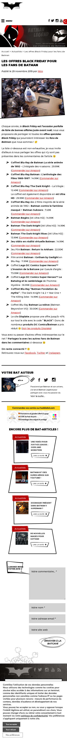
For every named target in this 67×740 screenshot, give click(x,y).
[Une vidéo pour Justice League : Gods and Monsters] (22, 447)
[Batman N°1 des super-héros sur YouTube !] (22, 477)
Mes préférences (13, 735)
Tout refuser (11, 729)
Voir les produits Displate (36, 328)
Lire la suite (38, 456)
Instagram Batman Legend (57, 20)
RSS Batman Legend (59, 670)
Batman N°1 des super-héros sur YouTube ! (39, 475)
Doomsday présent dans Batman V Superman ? (41, 505)
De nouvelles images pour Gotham (37, 536)
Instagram (54, 353)
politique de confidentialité (34, 715)
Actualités (17, 51)
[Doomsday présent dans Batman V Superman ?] (22, 508)
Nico (40, 71)
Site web (32, 380)
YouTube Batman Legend (61, 20)
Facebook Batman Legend (49, 20)
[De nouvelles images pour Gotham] (22, 538)
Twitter (41, 353)
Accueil (5, 51)
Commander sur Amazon (26, 170)
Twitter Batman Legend (52, 20)
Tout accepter (11, 724)
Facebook (30, 353)
